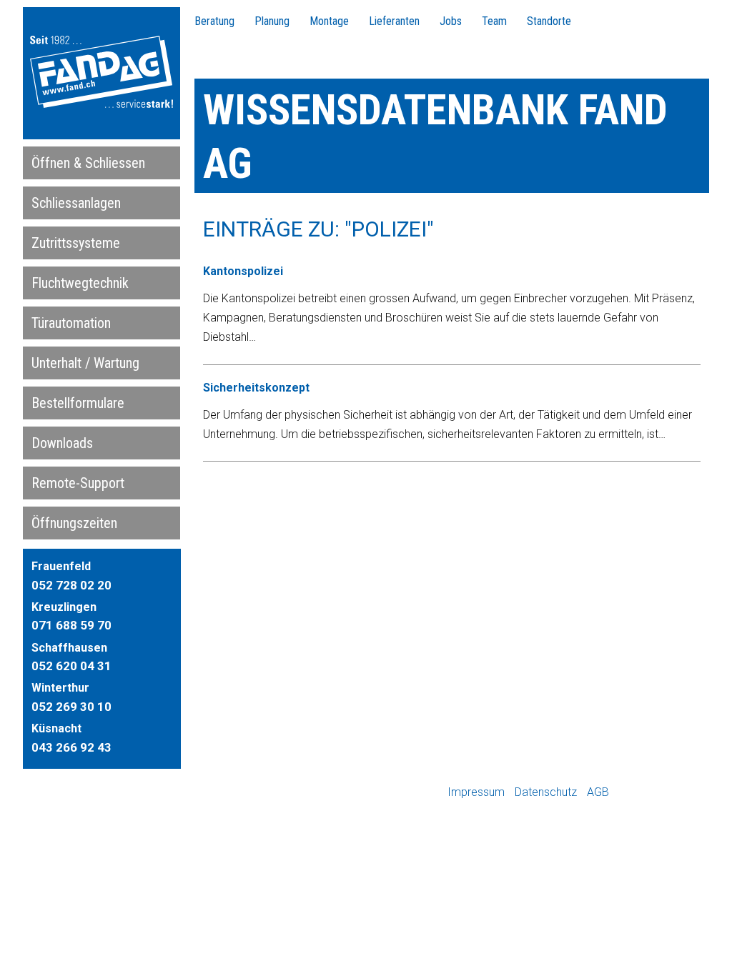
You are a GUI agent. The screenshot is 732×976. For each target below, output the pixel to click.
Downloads (62, 443)
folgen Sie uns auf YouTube (664, 792)
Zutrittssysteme (75, 243)
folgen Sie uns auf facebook (624, 792)
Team (494, 21)
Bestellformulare (77, 403)
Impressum (476, 792)
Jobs (451, 21)
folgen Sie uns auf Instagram (644, 792)
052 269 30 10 (71, 706)
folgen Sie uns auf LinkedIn (704, 792)
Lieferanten (394, 21)
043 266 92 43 (71, 747)
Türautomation (71, 323)
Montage (329, 21)
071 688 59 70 (71, 625)
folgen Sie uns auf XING (684, 792)
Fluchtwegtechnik (80, 283)
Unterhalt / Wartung (85, 363)
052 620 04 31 (71, 666)
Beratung (214, 21)
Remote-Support (77, 483)
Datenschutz (546, 792)
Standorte (549, 21)
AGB (598, 792)
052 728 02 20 (71, 585)
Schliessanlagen (76, 202)
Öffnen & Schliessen (88, 162)
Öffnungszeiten (74, 523)
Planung (272, 21)
